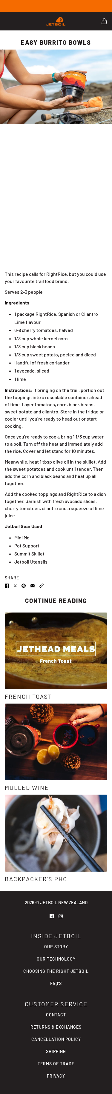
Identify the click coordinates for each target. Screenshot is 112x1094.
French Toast (28, 696)
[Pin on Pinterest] (23, 585)
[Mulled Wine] (56, 742)
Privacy (56, 1075)
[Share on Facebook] (6, 585)
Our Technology (56, 958)
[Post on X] (15, 585)
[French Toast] (56, 651)
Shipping (56, 1051)
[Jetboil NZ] (56, 21)
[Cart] (104, 21)
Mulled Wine (27, 787)
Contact (56, 1014)
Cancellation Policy (56, 1039)
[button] (41, 585)
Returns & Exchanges (56, 1027)
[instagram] (60, 915)
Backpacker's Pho (36, 878)
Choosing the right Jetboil (56, 971)
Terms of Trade (56, 1063)
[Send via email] (32, 585)
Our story (56, 946)
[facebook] (51, 915)
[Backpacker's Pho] (56, 833)
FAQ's (56, 983)
